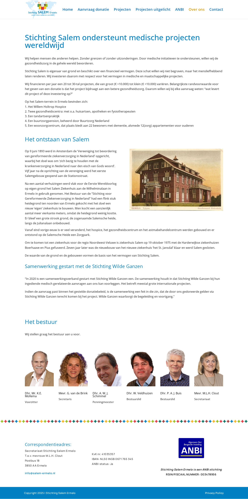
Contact (216, 10)
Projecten (122, 10)
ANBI (179, 10)
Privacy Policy (214, 493)
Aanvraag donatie (93, 10)
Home (67, 10)
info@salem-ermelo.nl (40, 473)
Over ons (197, 10)
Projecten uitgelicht (153, 10)
